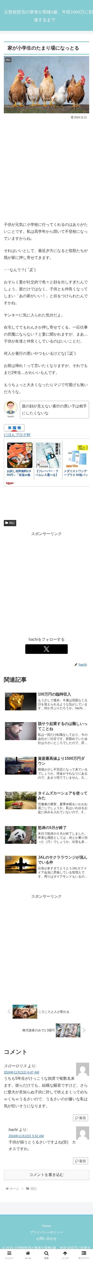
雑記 (12, 523)
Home (46, 1225)
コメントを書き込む (46, 1175)
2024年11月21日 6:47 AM (21, 1072)
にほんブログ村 (17, 435)
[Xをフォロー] (46, 649)
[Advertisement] (46, 169)
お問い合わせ (46, 1238)
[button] (83, 836)
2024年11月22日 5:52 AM (26, 1136)
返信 (82, 1118)
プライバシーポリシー (46, 1232)
